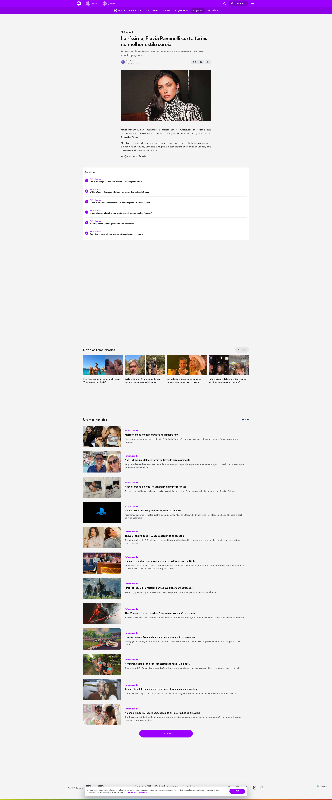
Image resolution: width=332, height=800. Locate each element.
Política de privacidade (166, 786)
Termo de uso (189, 786)
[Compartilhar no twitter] (208, 62)
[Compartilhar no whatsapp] (194, 62)
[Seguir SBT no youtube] (262, 788)
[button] (103, 373)
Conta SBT (240, 3)
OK (237, 791)
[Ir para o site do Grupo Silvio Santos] (81, 788)
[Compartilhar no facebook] (201, 62)
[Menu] (252, 3)
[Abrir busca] (224, 3)
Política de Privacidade (136, 792)
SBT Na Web (127, 32)
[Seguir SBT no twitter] (254, 788)
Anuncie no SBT (143, 786)
